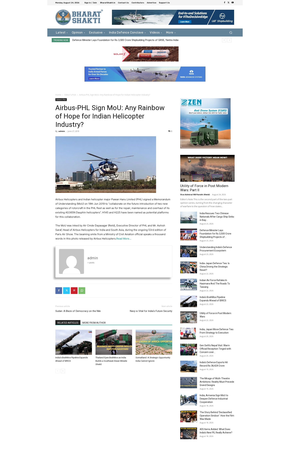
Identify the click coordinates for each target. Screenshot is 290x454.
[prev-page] (57, 371)
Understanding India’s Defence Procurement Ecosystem (103, 40)
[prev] (224, 40)
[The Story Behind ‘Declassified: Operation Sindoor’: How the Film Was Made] (188, 416)
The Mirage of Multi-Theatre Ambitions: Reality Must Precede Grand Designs (217, 381)
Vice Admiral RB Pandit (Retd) (195, 194)
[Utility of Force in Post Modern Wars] (188, 317)
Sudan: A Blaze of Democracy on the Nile (78, 311)
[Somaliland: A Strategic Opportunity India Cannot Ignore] (154, 342)
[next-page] (63, 371)
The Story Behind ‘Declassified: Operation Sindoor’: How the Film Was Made (217, 415)
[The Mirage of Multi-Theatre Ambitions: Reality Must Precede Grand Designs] (188, 382)
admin (61, 131)
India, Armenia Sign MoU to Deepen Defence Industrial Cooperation (214, 398)
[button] (231, 32)
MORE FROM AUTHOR (94, 322)
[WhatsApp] (82, 290)
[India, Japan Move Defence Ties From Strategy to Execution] (188, 333)
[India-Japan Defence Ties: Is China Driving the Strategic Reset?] (188, 267)
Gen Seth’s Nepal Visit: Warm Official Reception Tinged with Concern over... (215, 348)
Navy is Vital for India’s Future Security (151, 311)
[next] (229, 40)
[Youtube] (233, 3)
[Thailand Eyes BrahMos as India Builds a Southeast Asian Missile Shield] (113, 342)
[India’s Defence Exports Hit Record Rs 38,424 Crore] (188, 366)
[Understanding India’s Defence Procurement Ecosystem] (188, 251)
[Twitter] (229, 3)
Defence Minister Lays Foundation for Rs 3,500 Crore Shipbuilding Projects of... (215, 233)
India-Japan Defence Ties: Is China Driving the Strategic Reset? (215, 266)
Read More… (123, 238)
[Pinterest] (74, 290)
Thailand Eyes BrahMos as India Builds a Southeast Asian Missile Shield (111, 361)
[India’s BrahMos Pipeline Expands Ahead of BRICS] (73, 342)
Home (58, 94)
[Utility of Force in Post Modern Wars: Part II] (207, 168)
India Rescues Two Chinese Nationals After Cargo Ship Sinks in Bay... (217, 216)
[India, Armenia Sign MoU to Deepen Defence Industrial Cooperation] (188, 399)
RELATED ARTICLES (67, 322)
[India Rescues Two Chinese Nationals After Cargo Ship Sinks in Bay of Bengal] (188, 217)
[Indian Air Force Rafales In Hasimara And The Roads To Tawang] (188, 284)
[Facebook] (225, 3)
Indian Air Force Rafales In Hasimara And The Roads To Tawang (215, 283)
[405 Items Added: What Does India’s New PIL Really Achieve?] (188, 433)
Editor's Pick (70, 94)
